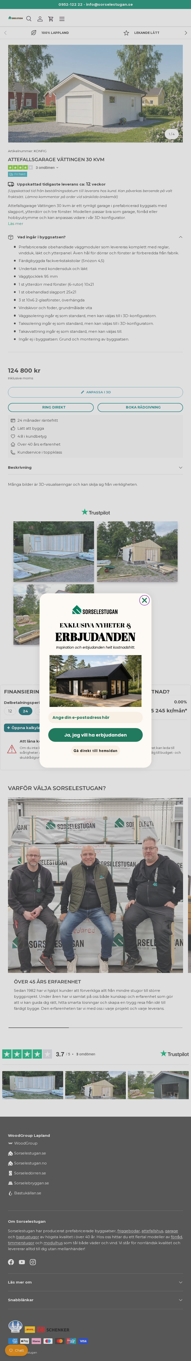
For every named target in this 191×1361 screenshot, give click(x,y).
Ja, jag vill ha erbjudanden (95, 735)
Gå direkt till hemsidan (96, 750)
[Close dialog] (144, 600)
